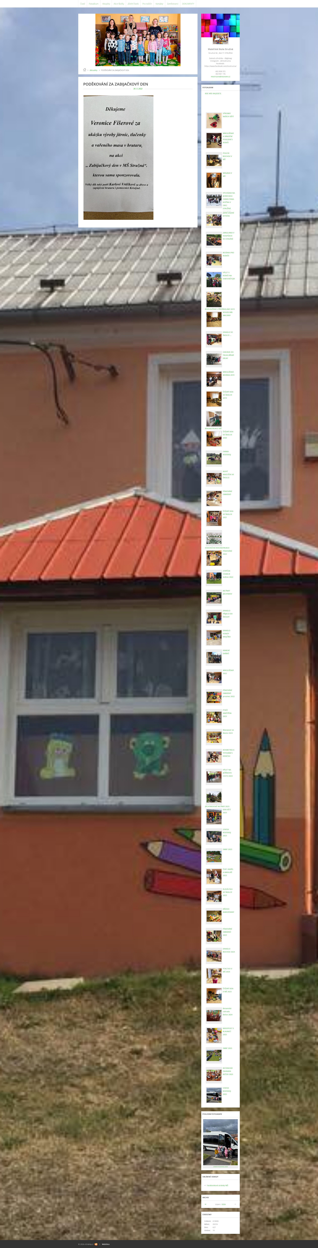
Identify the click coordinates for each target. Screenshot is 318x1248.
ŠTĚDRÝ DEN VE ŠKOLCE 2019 (228, 395)
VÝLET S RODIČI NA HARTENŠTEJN (229, 275)
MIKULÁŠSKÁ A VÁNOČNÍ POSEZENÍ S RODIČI (228, 138)
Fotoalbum (93, 3)
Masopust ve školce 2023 (228, 731)
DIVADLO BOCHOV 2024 (229, 950)
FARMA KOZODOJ (227, 453)
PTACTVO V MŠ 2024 (227, 970)
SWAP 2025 (227, 1048)
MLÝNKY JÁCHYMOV (227, 592)
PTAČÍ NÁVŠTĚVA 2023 (227, 713)
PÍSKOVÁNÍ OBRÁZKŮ (227, 493)
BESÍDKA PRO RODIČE (228, 254)
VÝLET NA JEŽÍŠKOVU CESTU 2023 (228, 773)
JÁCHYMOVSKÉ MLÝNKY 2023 (217, 806)
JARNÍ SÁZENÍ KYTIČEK (228, 214)
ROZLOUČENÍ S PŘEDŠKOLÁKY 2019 (220, 309)
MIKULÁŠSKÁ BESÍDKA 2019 (228, 373)
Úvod (82, 3)
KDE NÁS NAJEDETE (213, 93)
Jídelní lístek (133, 3)
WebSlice (106, 1244)
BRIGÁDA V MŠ (227, 174)
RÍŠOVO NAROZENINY (228, 910)
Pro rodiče (147, 3)
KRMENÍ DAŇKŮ (226, 652)
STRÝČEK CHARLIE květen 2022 (228, 574)
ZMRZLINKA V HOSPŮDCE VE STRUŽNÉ (228, 235)
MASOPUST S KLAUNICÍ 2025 (228, 1031)
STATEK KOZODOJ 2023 (227, 832)
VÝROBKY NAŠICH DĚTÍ (228, 115)
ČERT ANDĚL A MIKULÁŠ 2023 (228, 872)
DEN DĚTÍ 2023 (227, 811)
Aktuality (106, 3)
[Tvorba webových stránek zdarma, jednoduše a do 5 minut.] (96, 1244)
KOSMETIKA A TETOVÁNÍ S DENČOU (228, 753)
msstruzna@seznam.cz (220, 76)
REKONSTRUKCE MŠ (213, 428)
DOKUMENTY (188, 3)
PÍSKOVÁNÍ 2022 (227, 552)
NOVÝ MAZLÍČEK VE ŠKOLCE (228, 474)
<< (206, 1204)
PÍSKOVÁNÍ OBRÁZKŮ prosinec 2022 (229, 693)
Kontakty (159, 3)
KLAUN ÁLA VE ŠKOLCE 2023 (227, 892)
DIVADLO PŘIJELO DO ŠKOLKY (228, 613)
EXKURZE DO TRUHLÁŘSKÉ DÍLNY (228, 355)
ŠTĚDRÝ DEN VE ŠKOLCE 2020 (228, 434)
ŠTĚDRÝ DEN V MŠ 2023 (228, 990)
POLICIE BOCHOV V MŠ (227, 156)
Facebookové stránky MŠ (217, 1185)
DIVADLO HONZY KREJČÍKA (227, 633)
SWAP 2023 (227, 849)
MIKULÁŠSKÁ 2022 (228, 672)
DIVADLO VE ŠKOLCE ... (228, 333)
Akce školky (119, 3)
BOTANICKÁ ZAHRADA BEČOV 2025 (228, 1071)
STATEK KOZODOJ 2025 (227, 1091)
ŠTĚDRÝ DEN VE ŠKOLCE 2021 (228, 514)
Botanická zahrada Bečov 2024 (227, 1011)
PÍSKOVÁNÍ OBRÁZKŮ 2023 (227, 932)
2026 (224, 1204)
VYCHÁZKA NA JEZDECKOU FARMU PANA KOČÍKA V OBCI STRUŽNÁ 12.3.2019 (229, 202)
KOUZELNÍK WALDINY (228, 314)
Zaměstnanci (172, 3)
